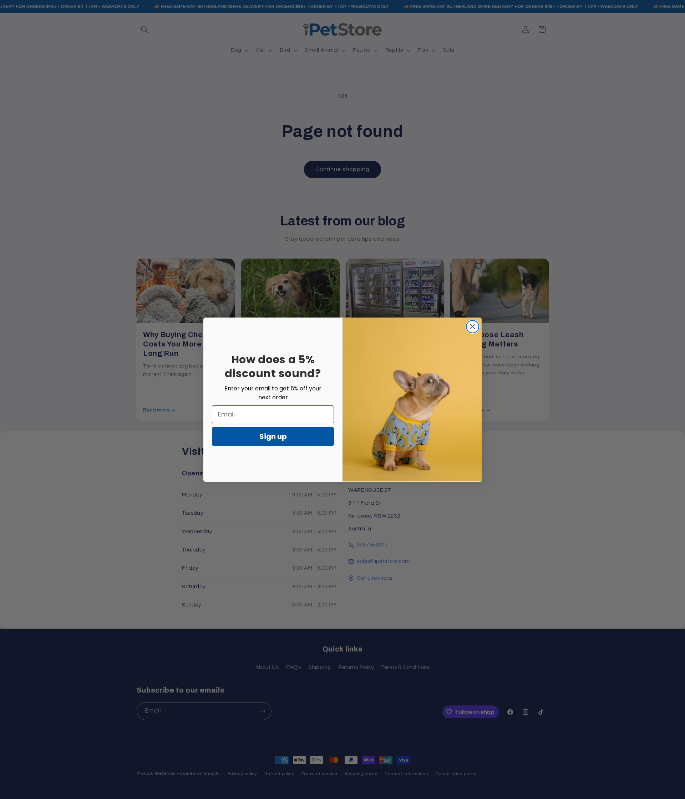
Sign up (273, 436)
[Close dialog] (472, 326)
